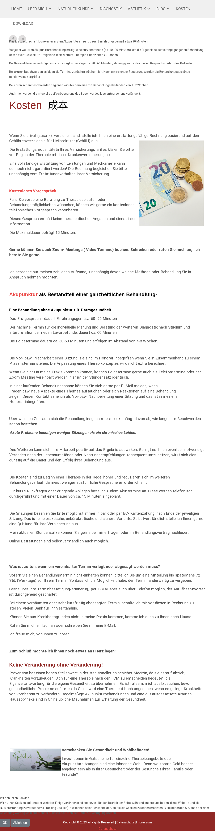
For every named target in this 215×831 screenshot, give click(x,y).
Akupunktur (23, 294)
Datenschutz (108, 828)
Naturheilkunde (73, 9)
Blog (160, 9)
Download (23, 23)
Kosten (183, 9)
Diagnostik (111, 9)
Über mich (37, 9)
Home (16, 9)
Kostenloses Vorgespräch (32, 191)
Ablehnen (20, 823)
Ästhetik (137, 9)
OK (5, 823)
